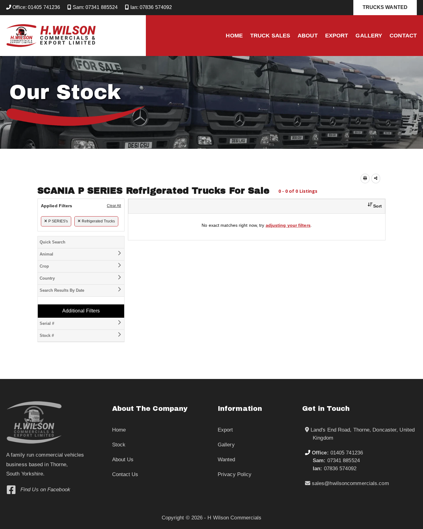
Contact (403, 35)
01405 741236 (337, 453)
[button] (372, 206)
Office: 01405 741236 (35, 7)
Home (234, 35)
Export (336, 35)
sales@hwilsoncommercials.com (349, 483)
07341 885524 (336, 460)
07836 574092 (334, 468)
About (308, 35)
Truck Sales (270, 35)
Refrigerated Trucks (98, 221)
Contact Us (125, 474)
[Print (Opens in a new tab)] (365, 178)
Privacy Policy (234, 474)
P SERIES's (58, 221)
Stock (119, 445)
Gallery (368, 35)
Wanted (226, 459)
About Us (123, 459)
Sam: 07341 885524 (94, 7)
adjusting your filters (288, 225)
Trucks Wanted (385, 7)
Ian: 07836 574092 (150, 7)
